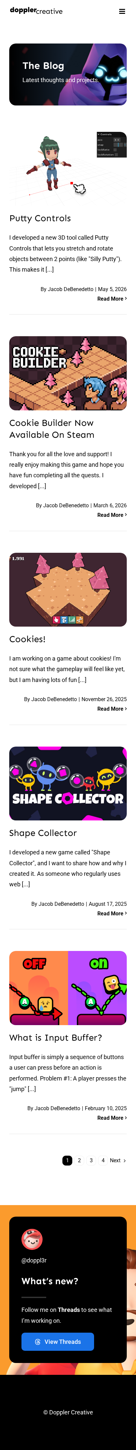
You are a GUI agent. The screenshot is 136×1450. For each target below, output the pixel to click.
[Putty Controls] (68, 169)
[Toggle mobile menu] (122, 11)
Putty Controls (40, 218)
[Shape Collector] (68, 784)
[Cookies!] (68, 590)
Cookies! (27, 639)
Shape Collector (43, 832)
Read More (110, 299)
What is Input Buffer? (55, 1037)
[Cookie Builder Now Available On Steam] (68, 373)
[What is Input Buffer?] (68, 988)
